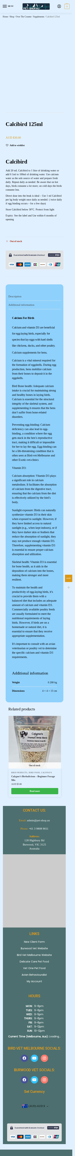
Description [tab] (14, 296)
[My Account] (59, 6)
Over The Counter (23, 16)
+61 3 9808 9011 (38, 828)
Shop (12, 16)
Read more (35, 791)
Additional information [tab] (21, 304)
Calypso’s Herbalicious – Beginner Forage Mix (33, 778)
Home (5, 16)
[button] (67, 6)
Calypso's (46, 773)
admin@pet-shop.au (38, 820)
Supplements (38, 16)
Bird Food (34, 773)
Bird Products (19, 773)
